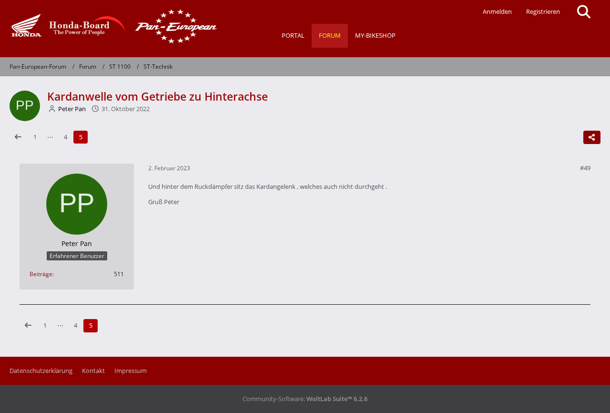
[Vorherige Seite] (18, 137)
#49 (585, 168)
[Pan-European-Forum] (112, 26)
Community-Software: (305, 398)
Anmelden (497, 11)
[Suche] (583, 12)
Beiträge (41, 274)
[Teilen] (591, 137)
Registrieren (543, 11)
